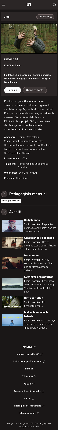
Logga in (12, 90)
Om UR (27, 398)
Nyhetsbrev (27, 376)
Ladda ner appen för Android (27, 361)
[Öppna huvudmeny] (3, 5)
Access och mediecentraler (27, 391)
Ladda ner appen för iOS (27, 354)
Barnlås (29, 369)
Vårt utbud (27, 347)
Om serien (44, 16)
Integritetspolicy (27, 413)
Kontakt (27, 384)
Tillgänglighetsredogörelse (27, 406)
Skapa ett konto (34, 90)
